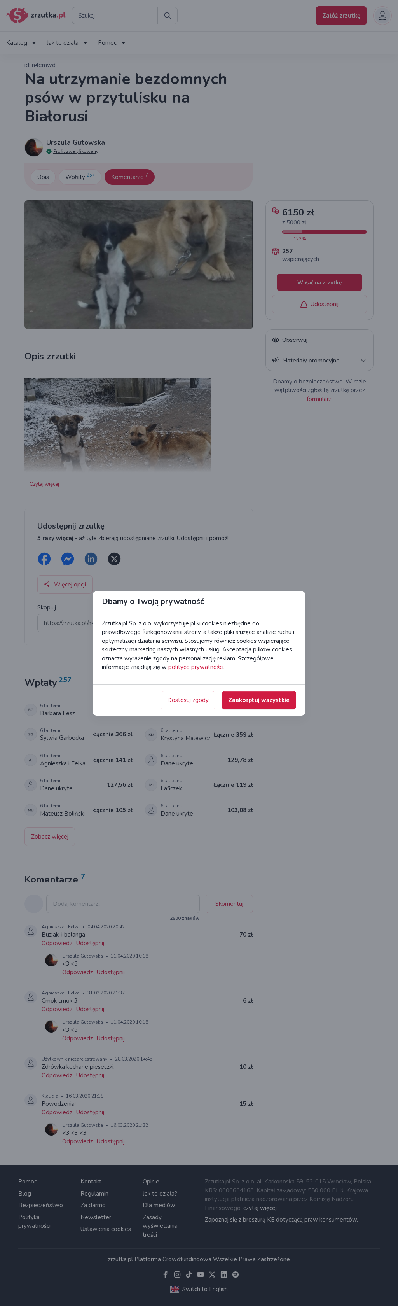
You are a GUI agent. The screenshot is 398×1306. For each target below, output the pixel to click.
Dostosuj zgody (188, 700)
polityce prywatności (195, 667)
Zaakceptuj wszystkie (259, 700)
